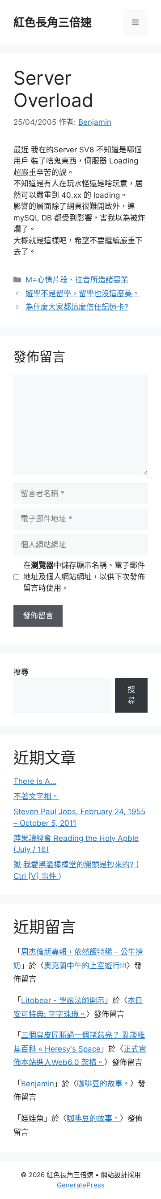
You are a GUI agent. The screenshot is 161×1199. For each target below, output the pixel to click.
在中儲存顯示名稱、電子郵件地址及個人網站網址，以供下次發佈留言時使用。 (84, 576)
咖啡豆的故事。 (103, 1083)
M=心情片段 (46, 279)
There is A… (34, 781)
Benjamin (37, 1083)
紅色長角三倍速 (52, 22)
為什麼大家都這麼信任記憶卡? (76, 306)
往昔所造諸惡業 (101, 279)
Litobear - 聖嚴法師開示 (63, 1000)
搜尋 (21, 672)
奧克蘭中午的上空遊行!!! (85, 965)
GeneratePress (81, 1185)
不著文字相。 (36, 796)
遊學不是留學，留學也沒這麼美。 (82, 293)
